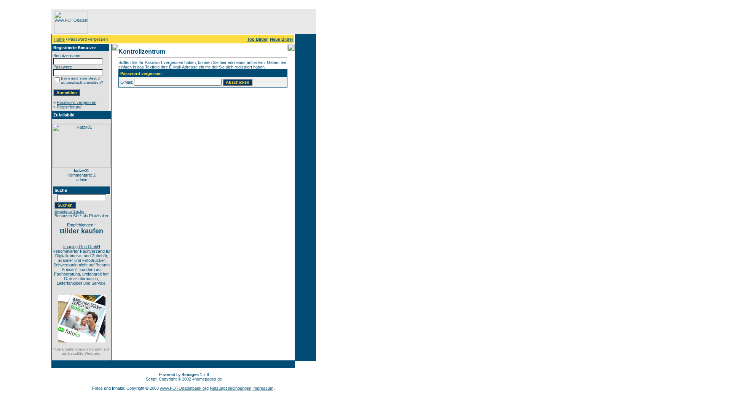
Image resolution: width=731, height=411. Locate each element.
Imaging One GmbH (81, 246)
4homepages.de (207, 379)
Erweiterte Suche (69, 211)
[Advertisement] (27, 123)
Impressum (262, 388)
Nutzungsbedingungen (230, 388)
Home (59, 39)
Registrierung (69, 107)
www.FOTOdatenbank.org (184, 388)
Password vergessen (76, 102)
